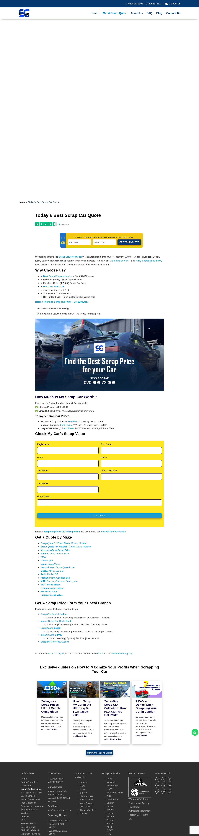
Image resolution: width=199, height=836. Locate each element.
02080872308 (135, 3)
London (83, 782)
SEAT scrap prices (50, 584)
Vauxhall (111, 782)
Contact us (174, 3)
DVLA (100, 653)
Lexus (110, 806)
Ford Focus (66, 425)
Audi (109, 796)
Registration (43, 444)
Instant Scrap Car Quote (117, 16)
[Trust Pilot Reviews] (46, 224)
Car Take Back (28, 827)
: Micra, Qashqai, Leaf (55, 578)
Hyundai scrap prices (52, 588)
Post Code (106, 444)
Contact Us (173, 13)
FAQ (149, 13)
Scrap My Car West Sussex (55, 641)
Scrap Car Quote (53, 614)
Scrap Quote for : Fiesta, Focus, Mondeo (64, 543)
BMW (43, 557)
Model (104, 457)
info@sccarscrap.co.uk (59, 810)
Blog (159, 13)
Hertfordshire (86, 796)
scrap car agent (56, 653)
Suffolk (83, 813)
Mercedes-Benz (115, 792)
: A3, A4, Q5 (49, 574)
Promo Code (43, 496)
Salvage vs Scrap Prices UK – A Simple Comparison (51, 706)
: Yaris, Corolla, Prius (55, 553)
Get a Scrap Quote (115, 13)
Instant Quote (51, 635)
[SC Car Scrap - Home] (24, 13)
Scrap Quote (50, 628)
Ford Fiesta (73, 421)
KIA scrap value (49, 591)
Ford (109, 778)
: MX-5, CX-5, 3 (52, 571)
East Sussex (86, 799)
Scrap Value (50, 564)
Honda (110, 813)
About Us (137, 13)
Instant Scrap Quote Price (57, 567)
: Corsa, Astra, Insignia (66, 546)
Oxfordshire (86, 806)
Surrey (83, 793)
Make (40, 457)
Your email (42, 483)
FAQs (23, 820)
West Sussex (87, 803)
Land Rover (68, 428)
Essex (83, 789)
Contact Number (109, 470)
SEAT (110, 830)
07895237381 (153, 3)
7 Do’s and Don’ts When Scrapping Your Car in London (146, 706)
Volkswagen (47, 560)
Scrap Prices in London (57, 276)
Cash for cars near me (32, 806)
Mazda (110, 816)
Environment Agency (122, 653)
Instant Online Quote (31, 789)
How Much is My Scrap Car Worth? (66, 397)
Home (95, 13)
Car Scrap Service (119, 260)
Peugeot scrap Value (52, 595)
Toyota (110, 809)
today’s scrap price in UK (148, 260)
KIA (109, 834)
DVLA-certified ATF (53, 286)
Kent (82, 786)
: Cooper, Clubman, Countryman (59, 581)
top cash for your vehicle (113, 531)
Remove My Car (29, 823)
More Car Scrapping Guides (99, 753)
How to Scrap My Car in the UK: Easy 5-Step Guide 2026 (82, 708)
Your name (42, 470)
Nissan (110, 820)
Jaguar (110, 803)
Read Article (52, 730)
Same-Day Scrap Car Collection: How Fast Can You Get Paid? (115, 708)
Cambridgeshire (88, 810)
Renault (111, 823)
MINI (109, 827)
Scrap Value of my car (70, 257)
